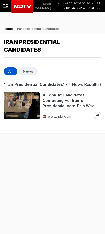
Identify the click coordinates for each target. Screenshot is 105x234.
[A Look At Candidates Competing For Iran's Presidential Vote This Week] (22, 105)
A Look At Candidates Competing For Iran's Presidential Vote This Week (70, 100)
